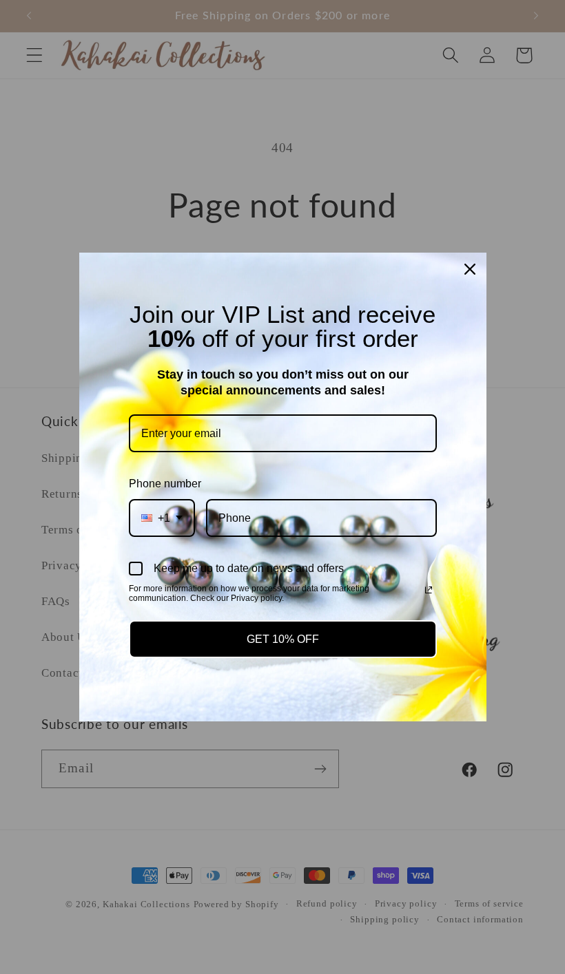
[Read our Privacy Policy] (428, 590)
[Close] (469, 269)
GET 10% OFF (283, 639)
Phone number (165, 483)
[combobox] (162, 518)
